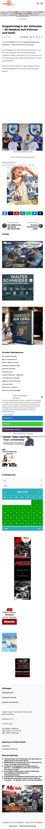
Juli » (39, 528)
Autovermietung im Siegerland (12, 375)
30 (40, 523)
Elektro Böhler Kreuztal (10, 362)
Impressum (30, 433)
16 (40, 513)
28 (28, 523)
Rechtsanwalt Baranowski (11, 365)
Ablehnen (6, 424)
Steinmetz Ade (7, 372)
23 (40, 518)
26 (16, 523)
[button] (42, 397)
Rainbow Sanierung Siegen (11, 390)
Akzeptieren (8, 418)
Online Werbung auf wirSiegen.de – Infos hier (18, 165)
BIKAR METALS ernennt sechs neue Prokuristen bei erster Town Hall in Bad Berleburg (23, 763)
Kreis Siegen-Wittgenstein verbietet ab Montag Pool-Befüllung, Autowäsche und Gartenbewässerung (21, 773)
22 (34, 518)
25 (11, 523)
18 (11, 518)
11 (10, 513)
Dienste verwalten (8, 414)
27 (22, 523)
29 (34, 523)
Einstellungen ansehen (12, 430)
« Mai (6, 528)
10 (5, 513)
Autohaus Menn (7, 384)
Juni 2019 (22, 491)
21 (28, 518)
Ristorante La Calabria (9, 387)
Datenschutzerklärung (19, 433)
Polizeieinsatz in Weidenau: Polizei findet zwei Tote (23, 776)
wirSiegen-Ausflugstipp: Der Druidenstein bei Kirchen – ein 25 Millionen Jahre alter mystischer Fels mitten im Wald (22, 767)
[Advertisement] (22, 97)
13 (22, 513)
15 (34, 513)
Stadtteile (23, 19)
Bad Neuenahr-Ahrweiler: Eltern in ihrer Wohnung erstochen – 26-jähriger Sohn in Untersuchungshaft (23, 779)
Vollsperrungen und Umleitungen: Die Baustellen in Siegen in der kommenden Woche (22, 759)
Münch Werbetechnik (9, 359)
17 (5, 518)
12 (16, 513)
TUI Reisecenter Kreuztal (10, 378)
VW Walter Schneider (9, 356)
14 (28, 513)
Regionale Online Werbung (11, 381)
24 (5, 523)
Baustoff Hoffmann (9, 368)
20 (22, 518)
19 (16, 518)
